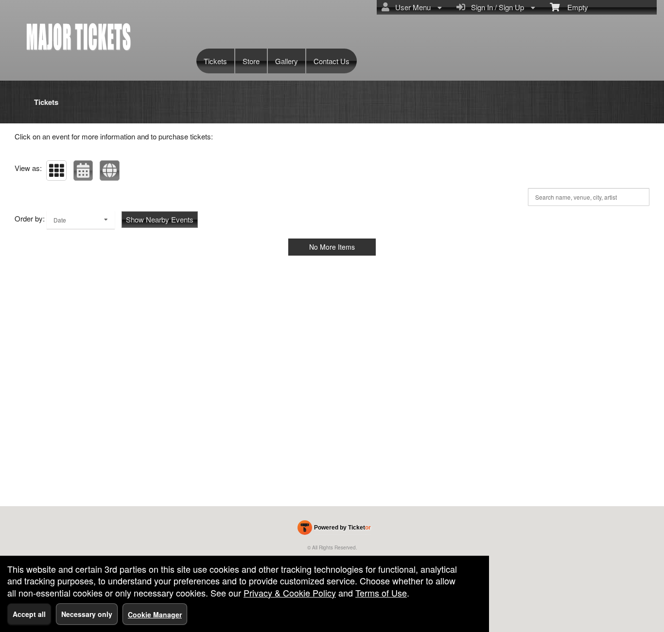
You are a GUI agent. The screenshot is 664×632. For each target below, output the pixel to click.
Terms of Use (381, 592)
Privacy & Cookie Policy (290, 592)
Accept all (29, 614)
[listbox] (81, 220)
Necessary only (86, 614)
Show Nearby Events (159, 219)
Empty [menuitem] (573, 7)
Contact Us (331, 61)
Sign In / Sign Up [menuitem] (495, 7)
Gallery (286, 61)
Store (251, 61)
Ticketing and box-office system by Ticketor (334, 529)
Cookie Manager (155, 614)
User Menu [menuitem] (411, 7)
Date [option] (59, 220)
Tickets (215, 61)
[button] (56, 170)
